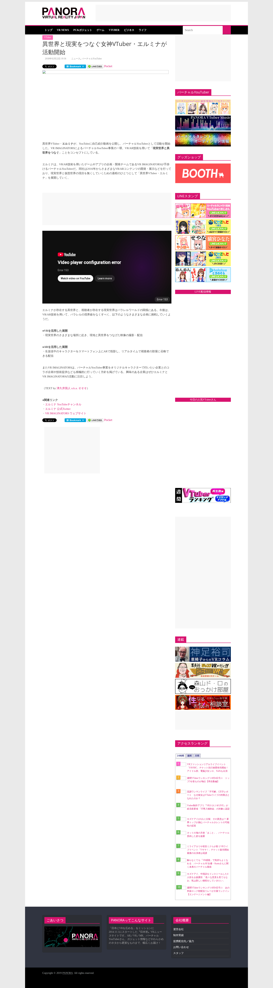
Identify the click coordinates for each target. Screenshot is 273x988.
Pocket (108, 66)
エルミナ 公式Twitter (58, 408)
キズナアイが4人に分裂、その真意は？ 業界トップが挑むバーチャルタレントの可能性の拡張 (208, 822)
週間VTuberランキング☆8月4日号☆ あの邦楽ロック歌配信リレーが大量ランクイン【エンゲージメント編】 (208, 891)
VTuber (114, 30)
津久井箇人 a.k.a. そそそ (72, 388)
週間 (189, 755)
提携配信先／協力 (183, 941)
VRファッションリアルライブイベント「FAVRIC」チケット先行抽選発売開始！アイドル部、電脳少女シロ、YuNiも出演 (207, 767)
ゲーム (100, 30)
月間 (197, 755)
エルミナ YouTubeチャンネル (63, 404)
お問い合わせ (181, 947)
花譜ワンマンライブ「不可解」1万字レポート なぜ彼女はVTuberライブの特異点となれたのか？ (208, 795)
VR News (63, 30)
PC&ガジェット (82, 30)
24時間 (180, 755)
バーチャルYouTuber (92, 58)
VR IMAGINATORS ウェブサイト (65, 413)
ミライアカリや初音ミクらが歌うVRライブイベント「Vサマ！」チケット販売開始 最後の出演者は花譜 (209, 849)
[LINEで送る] (95, 66)
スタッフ (178, 953)
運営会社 (178, 929)
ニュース (75, 58)
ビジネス (129, 30)
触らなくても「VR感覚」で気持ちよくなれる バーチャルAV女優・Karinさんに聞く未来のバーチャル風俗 (207, 863)
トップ (48, 30)
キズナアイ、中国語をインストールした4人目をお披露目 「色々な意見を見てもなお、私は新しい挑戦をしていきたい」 (207, 877)
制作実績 (178, 935)
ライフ (143, 30)
